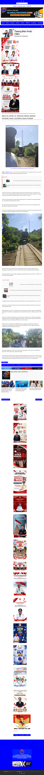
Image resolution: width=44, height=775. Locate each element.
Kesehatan (40, 22)
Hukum (22, 22)
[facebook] (19, 1)
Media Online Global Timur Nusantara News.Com (31, 771)
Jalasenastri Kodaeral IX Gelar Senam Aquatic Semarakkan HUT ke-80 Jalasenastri (21, 389)
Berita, (20, 120)
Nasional (12, 22)
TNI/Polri (28, 22)
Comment (39, 368)
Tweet (8, 368)
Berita (7, 22)
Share (18, 368)
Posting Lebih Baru (5, 399)
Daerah (17, 22)
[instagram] (23, 1)
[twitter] (21, 1)
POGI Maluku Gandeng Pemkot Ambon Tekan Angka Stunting (35, 389)
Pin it (29, 368)
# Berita (6, 362)
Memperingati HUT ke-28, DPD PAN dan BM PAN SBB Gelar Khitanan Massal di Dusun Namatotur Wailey (7, 390)
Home (3, 22)
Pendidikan (33, 22)
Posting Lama (38, 399)
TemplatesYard (13, 771)
